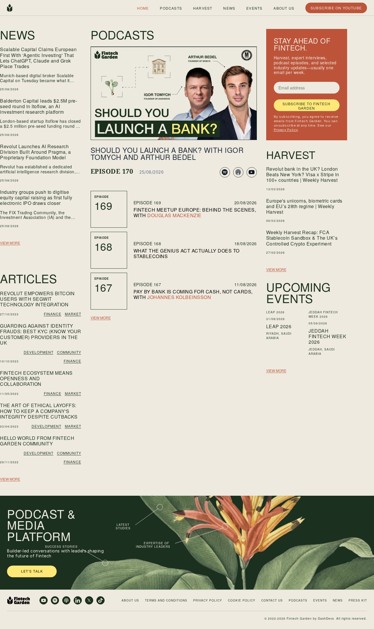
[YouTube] (43, 600)
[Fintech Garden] (10, 8)
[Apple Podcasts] (66, 600)
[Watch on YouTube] (252, 172)
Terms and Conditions (166, 600)
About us (283, 7)
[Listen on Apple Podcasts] (238, 172)
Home (143, 7)
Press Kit (358, 600)
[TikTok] (100, 600)
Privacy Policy (286, 130)
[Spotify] (55, 600)
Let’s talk (32, 571)
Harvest (202, 7)
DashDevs (326, 618)
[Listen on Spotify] (225, 172)
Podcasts (171, 7)
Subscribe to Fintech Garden (306, 105)
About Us (130, 600)
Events (254, 7)
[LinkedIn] (78, 600)
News (229, 7)
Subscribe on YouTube (336, 7)
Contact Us (272, 600)
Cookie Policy (241, 600)
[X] (89, 600)
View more (10, 243)
